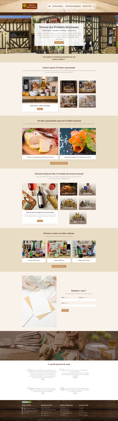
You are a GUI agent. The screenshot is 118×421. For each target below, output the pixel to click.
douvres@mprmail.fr (46, 413)
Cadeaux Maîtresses (59, 260)
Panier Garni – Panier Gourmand (40, 105)
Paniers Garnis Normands (68, 90)
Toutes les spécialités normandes (59, 163)
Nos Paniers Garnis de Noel (68, 104)
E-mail (65, 303)
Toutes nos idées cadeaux (59, 266)
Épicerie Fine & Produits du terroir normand (40, 212)
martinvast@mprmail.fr (66, 413)
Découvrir (40, 109)
